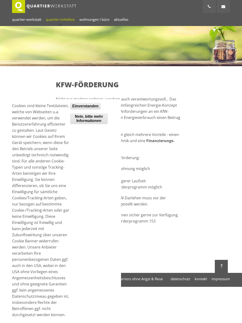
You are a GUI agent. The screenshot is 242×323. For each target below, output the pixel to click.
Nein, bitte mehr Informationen (89, 118)
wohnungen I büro (94, 19)
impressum (221, 278)
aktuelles (121, 19)
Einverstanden (85, 106)
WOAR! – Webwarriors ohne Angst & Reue (129, 278)
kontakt (201, 278)
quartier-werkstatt (26, 19)
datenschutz (180, 278)
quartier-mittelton (60, 19)
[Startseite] (44, 6)
